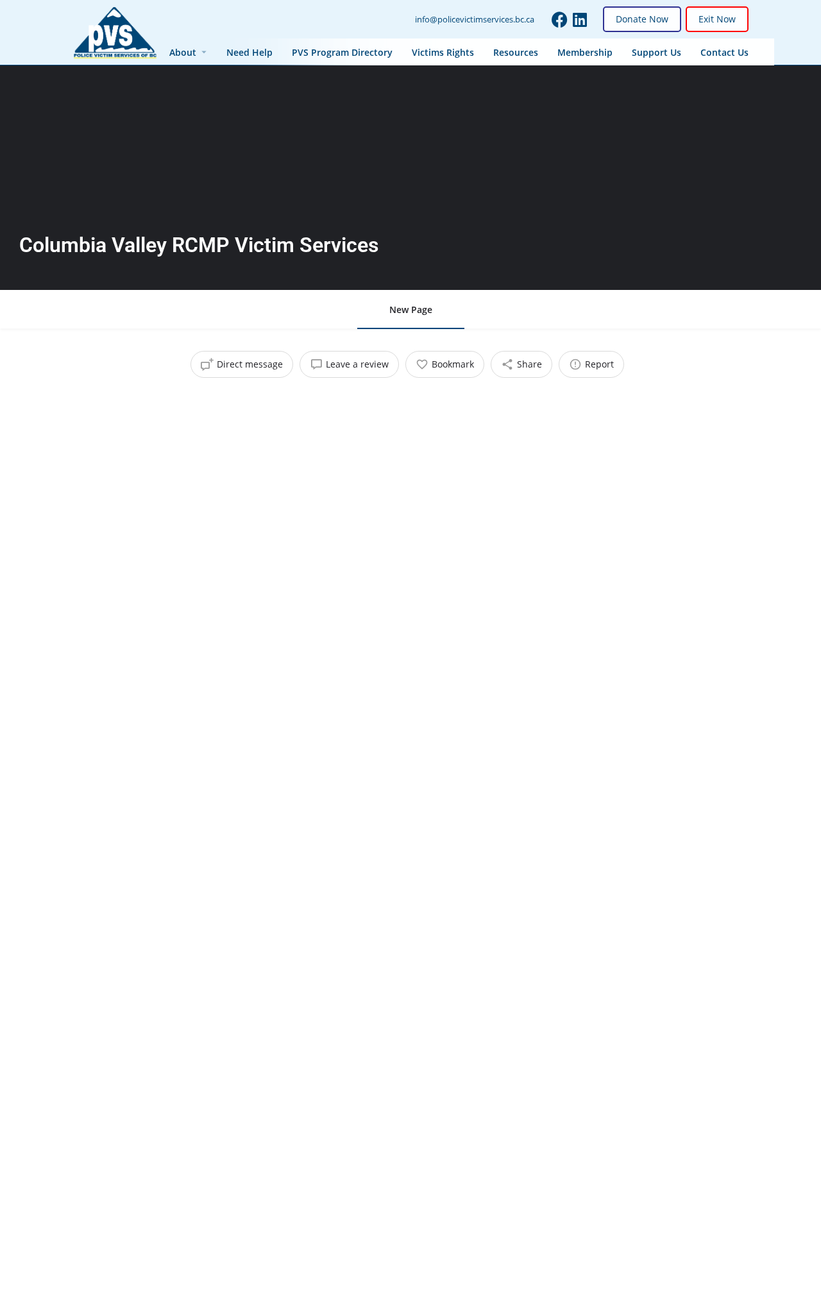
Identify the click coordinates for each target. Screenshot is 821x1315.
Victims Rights (443, 52)
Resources (515, 52)
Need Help (249, 52)
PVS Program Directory (342, 52)
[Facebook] (560, 20)
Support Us (656, 52)
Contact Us (724, 52)
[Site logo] (117, 32)
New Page (410, 309)
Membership (585, 52)
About (182, 52)
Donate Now (642, 19)
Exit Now (717, 19)
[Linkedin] (580, 20)
